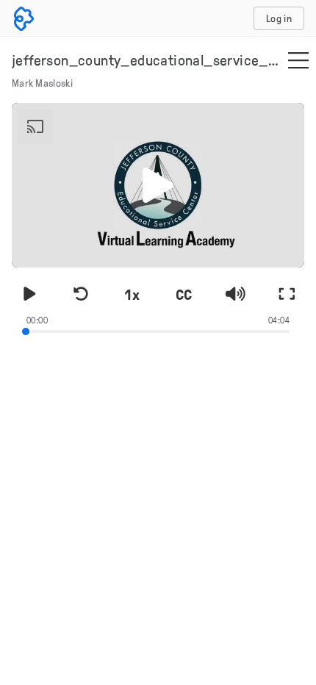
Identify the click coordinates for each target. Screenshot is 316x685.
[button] (158, 185)
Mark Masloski (42, 83)
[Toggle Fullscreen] (286, 294)
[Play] (29, 294)
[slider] (158, 330)
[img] (298, 62)
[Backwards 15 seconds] (81, 294)
